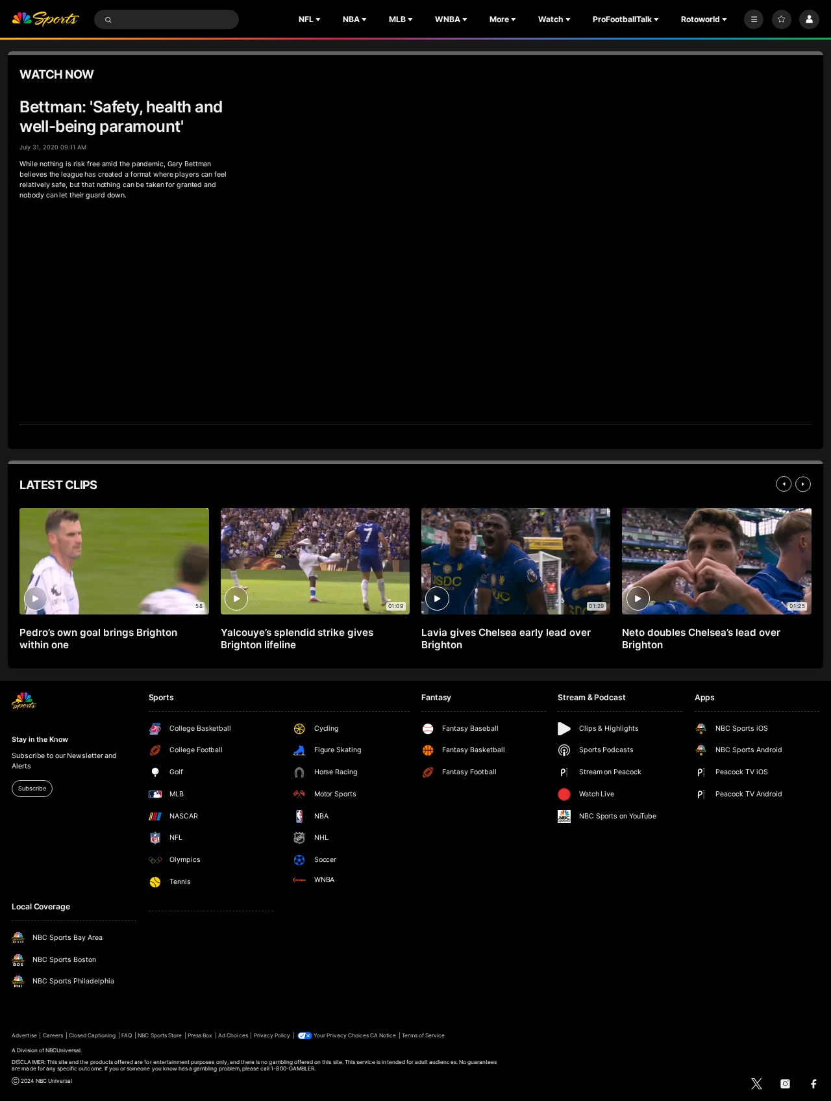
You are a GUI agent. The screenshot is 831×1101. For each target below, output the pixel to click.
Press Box (200, 1035)
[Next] (803, 484)
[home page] (45, 19)
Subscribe (31, 788)
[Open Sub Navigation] (319, 19)
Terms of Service (423, 1035)
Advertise (24, 1035)
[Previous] (783, 484)
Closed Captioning (92, 1035)
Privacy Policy (272, 1035)
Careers (53, 1035)
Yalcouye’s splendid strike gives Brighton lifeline (297, 638)
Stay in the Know (40, 739)
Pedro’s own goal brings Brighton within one (98, 638)
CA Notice (383, 1035)
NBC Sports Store (160, 1035)
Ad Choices (232, 1035)
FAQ (126, 1035)
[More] (753, 19)
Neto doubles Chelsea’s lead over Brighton (701, 638)
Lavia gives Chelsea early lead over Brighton (505, 638)
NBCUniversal (63, 1050)
